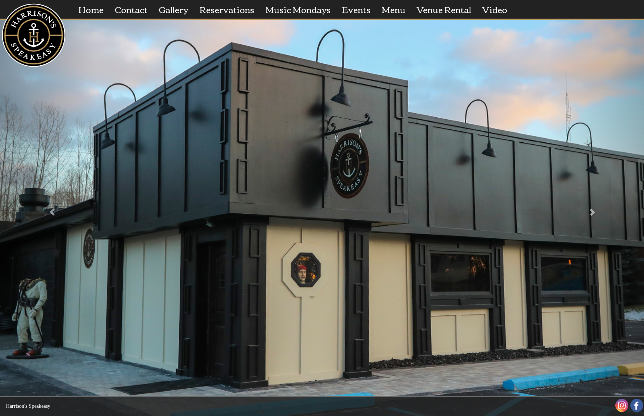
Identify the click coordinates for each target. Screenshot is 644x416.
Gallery (173, 9)
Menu (393, 9)
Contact (131, 9)
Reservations (226, 9)
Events (356, 9)
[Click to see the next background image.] (595, 208)
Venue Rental (444, 9)
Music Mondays (298, 9)
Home (91, 9)
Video (494, 9)
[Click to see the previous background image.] (48, 208)
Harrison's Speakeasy (28, 406)
